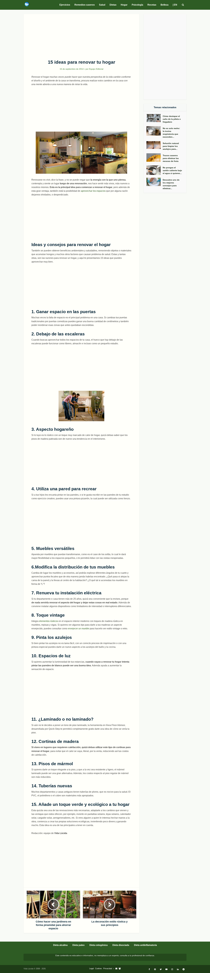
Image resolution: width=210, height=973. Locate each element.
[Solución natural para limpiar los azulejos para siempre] (154, 145)
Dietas (113, 5)
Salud (102, 5)
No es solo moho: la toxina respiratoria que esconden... (171, 132)
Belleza (164, 5)
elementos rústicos (48, 621)
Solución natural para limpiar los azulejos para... (171, 146)
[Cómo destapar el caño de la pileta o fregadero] (154, 118)
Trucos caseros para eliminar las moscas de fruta (171, 158)
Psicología (137, 5)
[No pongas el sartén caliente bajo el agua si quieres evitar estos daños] (154, 170)
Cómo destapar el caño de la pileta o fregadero (172, 119)
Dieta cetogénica (98, 945)
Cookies (98, 968)
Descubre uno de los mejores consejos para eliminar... (171, 184)
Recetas (151, 5)
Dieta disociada (120, 945)
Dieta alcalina (60, 945)
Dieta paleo (78, 945)
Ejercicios (64, 5)
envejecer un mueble (78, 628)
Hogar (124, 5)
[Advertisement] (81, 35)
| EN (175, 5)
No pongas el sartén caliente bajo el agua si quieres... (172, 170)
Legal (91, 968)
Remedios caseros (84, 5)
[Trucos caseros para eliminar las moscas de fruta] (154, 157)
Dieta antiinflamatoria (145, 945)
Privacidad (107, 968)
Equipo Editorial (96, 69)
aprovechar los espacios (93, 191)
